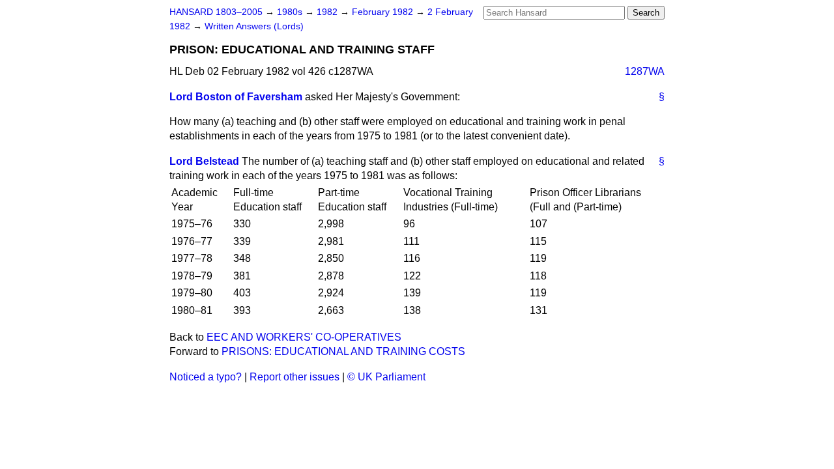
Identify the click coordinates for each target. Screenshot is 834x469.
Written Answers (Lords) (254, 26)
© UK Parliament (386, 376)
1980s (291, 12)
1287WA (645, 71)
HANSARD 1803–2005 (216, 12)
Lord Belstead (204, 161)
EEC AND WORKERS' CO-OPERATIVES (304, 337)
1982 (328, 12)
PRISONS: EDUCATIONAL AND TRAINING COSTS (343, 351)
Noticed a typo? (205, 376)
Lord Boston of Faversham (235, 96)
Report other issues (294, 376)
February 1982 (384, 12)
